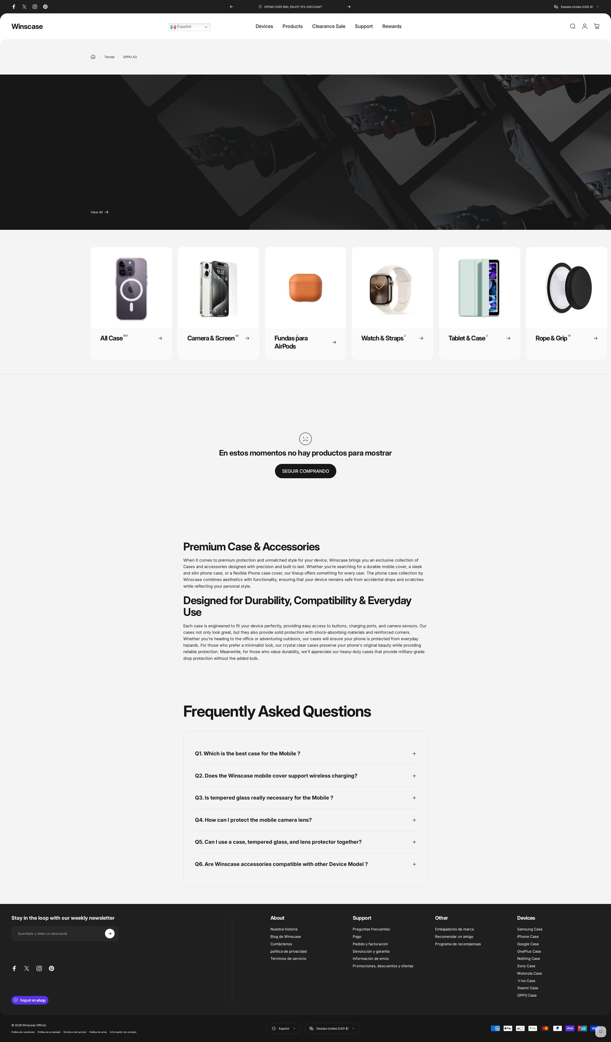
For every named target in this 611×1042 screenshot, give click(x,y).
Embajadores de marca (454, 929)
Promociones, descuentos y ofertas (383, 966)
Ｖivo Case (526, 981)
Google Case (528, 944)
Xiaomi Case (527, 988)
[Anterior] (231, 6)
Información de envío (371, 958)
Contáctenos (281, 944)
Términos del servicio (74, 1032)
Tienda (109, 57)
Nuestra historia (283, 929)
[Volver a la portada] (93, 56)
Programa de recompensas (458, 944)
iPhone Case (528, 937)
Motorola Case (529, 973)
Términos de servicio (288, 958)
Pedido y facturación (370, 944)
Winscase (27, 26)
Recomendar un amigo (454, 937)
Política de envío (98, 1032)
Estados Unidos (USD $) (332, 1028)
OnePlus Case (529, 951)
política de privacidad (288, 951)
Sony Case (526, 966)
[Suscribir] (110, 933)
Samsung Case (530, 929)
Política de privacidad (49, 1032)
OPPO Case (527, 995)
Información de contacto (123, 1032)
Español (183, 27)
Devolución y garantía (371, 951)
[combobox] (577, 6)
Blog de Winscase (285, 937)
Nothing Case (528, 958)
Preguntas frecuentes (371, 929)
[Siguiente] (349, 6)
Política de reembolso (23, 1032)
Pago (357, 937)
